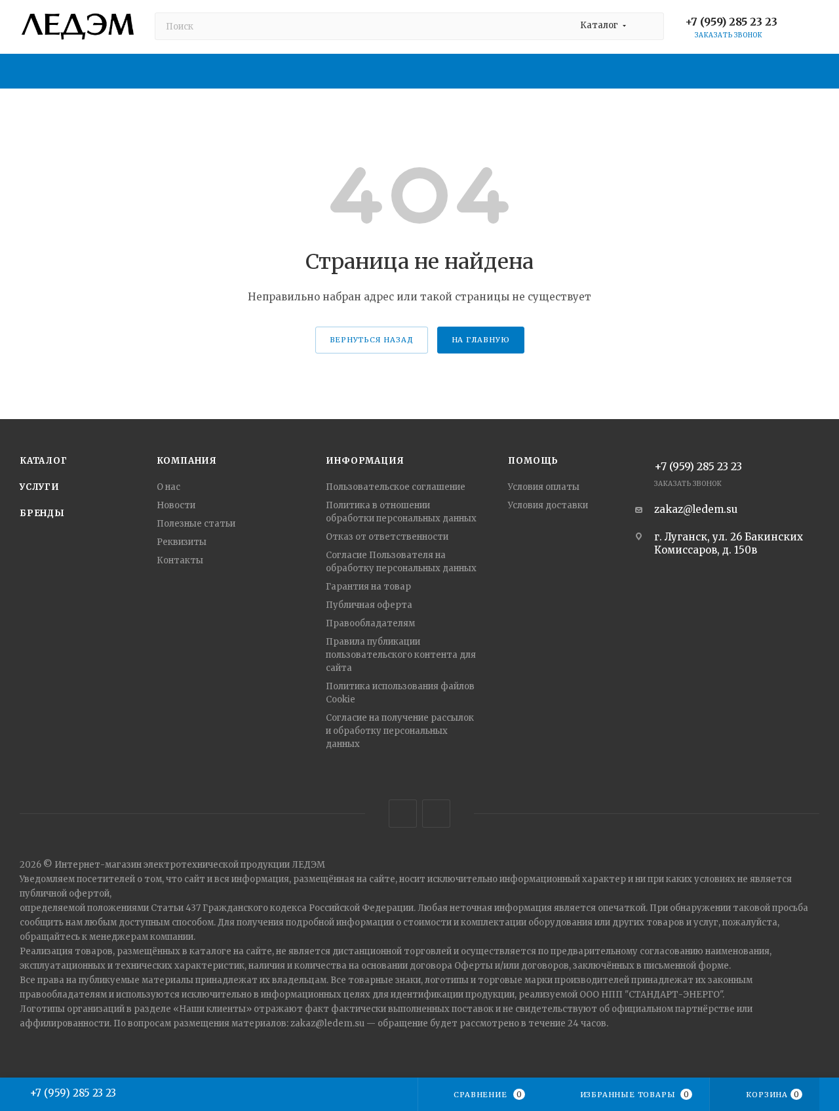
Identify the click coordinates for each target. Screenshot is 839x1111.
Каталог (44, 460)
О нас (168, 487)
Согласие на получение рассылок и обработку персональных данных (400, 731)
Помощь (533, 460)
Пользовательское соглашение (395, 487)
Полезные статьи (196, 523)
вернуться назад (372, 339)
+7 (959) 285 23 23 (731, 21)
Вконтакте (403, 813)
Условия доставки (548, 505)
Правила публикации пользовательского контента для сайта (401, 655)
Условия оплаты (543, 487)
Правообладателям (370, 623)
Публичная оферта (369, 605)
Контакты (180, 560)
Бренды (42, 513)
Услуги (40, 487)
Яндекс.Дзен (436, 813)
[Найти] (648, 26)
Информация (365, 460)
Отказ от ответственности (387, 536)
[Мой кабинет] (813, 29)
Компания (187, 460)
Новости (176, 505)
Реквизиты (181, 542)
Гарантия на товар (368, 586)
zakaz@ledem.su (695, 509)
